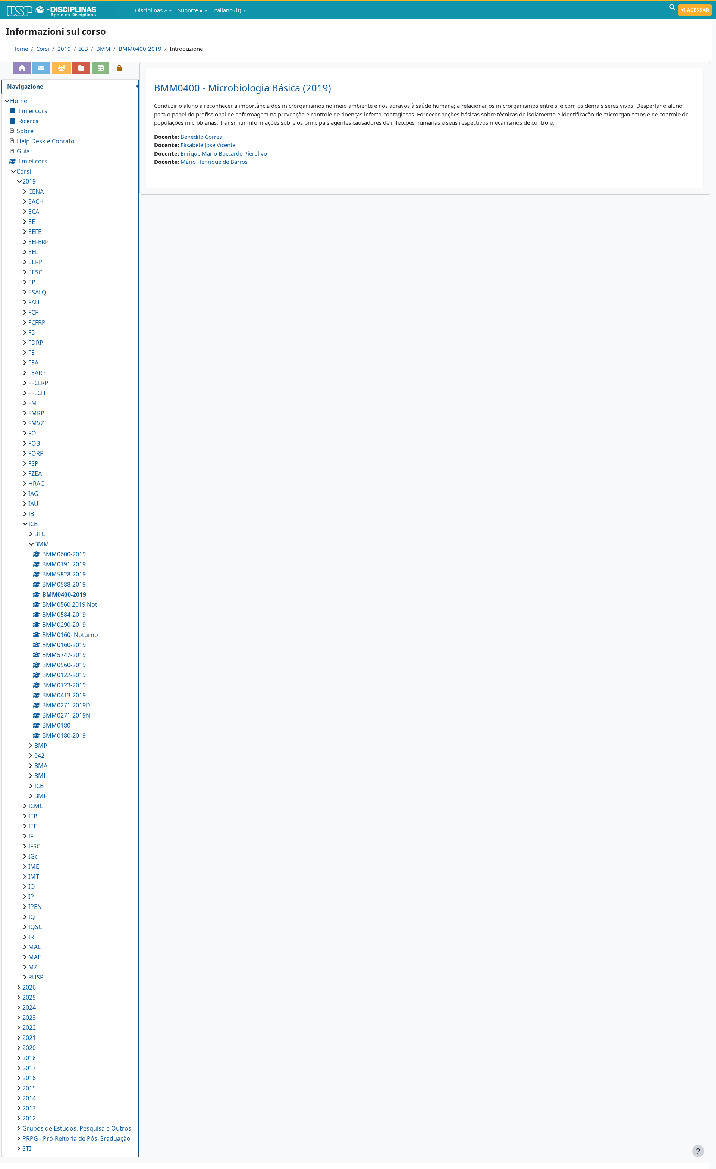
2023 (29, 1017)
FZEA (35, 473)
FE (31, 352)
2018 (29, 1058)
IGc (33, 856)
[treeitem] (70, 624)
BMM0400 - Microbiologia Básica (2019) (242, 87)
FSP (33, 463)
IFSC (34, 846)
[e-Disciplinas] (62, 10)
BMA (40, 766)
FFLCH (36, 393)
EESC (35, 272)
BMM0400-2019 (140, 48)
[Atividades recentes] (81, 68)
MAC (34, 947)
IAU (33, 504)
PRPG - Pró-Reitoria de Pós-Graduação (76, 1138)
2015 (29, 1088)
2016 (29, 1078)
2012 (29, 1118)
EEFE (34, 232)
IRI (32, 937)
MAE (34, 957)
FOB (34, 443)
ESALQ (37, 292)
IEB (32, 816)
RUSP (36, 977)
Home (20, 48)
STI (26, 1148)
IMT (33, 876)
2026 (29, 987)
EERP (35, 262)
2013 (29, 1108)
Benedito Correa (201, 136)
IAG (33, 494)
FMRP (36, 413)
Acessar (697, 10)
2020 (29, 1048)
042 (39, 755)
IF (30, 836)
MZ (32, 967)
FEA (33, 363)
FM (32, 403)
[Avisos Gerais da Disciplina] (41, 68)
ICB (83, 48)
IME (33, 866)
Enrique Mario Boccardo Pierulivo (223, 153)
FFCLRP (38, 383)
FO (32, 433)
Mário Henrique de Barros (214, 161)
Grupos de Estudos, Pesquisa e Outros (76, 1128)
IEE (32, 826)
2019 (64, 48)
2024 (29, 1007)
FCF (33, 312)
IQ (31, 917)
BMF (40, 796)
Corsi (42, 48)
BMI (39, 776)
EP (31, 282)
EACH (36, 201)
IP (31, 897)
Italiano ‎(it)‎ (227, 10)
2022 (29, 1027)
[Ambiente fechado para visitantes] (119, 68)
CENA (36, 191)
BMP (40, 745)
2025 (29, 997)
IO (31, 886)
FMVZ (36, 423)
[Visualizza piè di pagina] (698, 1151)
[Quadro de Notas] (101, 68)
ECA (33, 211)
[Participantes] (61, 68)
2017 (29, 1068)
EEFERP (38, 242)
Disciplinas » (151, 10)
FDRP (35, 342)
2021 (29, 1038)
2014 (29, 1098)
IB (31, 514)
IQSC (35, 927)
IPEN (35, 907)
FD (32, 332)
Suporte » (190, 10)
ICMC (35, 806)
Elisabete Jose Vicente (207, 145)
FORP (36, 453)
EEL (33, 252)
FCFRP (36, 322)
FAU (34, 302)
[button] (672, 10)
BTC (39, 534)
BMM (103, 48)
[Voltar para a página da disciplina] (22, 68)
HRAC (36, 483)
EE (31, 222)
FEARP (37, 373)
